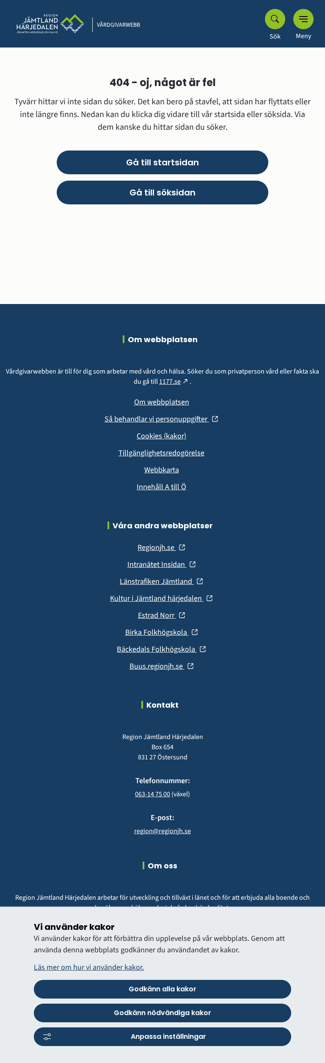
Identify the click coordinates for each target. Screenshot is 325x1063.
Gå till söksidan (162, 192)
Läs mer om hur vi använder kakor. (89, 967)
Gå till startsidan (162, 162)
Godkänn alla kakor (162, 989)
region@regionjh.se (162, 831)
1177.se (174, 381)
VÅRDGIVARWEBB (118, 25)
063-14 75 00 (152, 794)
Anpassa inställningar (168, 1036)
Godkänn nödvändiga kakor (162, 1013)
